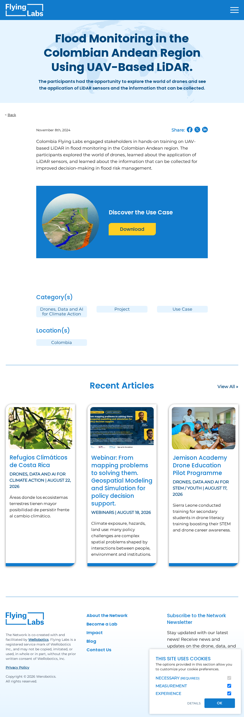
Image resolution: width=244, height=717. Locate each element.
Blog (91, 641)
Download (132, 229)
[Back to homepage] (24, 10)
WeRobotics (38, 639)
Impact (94, 633)
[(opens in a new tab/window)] (190, 129)
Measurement (171, 686)
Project (122, 309)
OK (219, 703)
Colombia (61, 342)
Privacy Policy (17, 667)
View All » (228, 386)
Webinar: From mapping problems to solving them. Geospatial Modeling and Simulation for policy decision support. (121, 480)
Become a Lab (101, 624)
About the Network (106, 615)
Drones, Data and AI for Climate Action (61, 312)
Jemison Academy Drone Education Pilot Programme (200, 465)
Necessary (177, 678)
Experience (168, 693)
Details (194, 703)
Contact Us (98, 650)
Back (12, 115)
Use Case (182, 309)
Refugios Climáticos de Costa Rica (38, 461)
